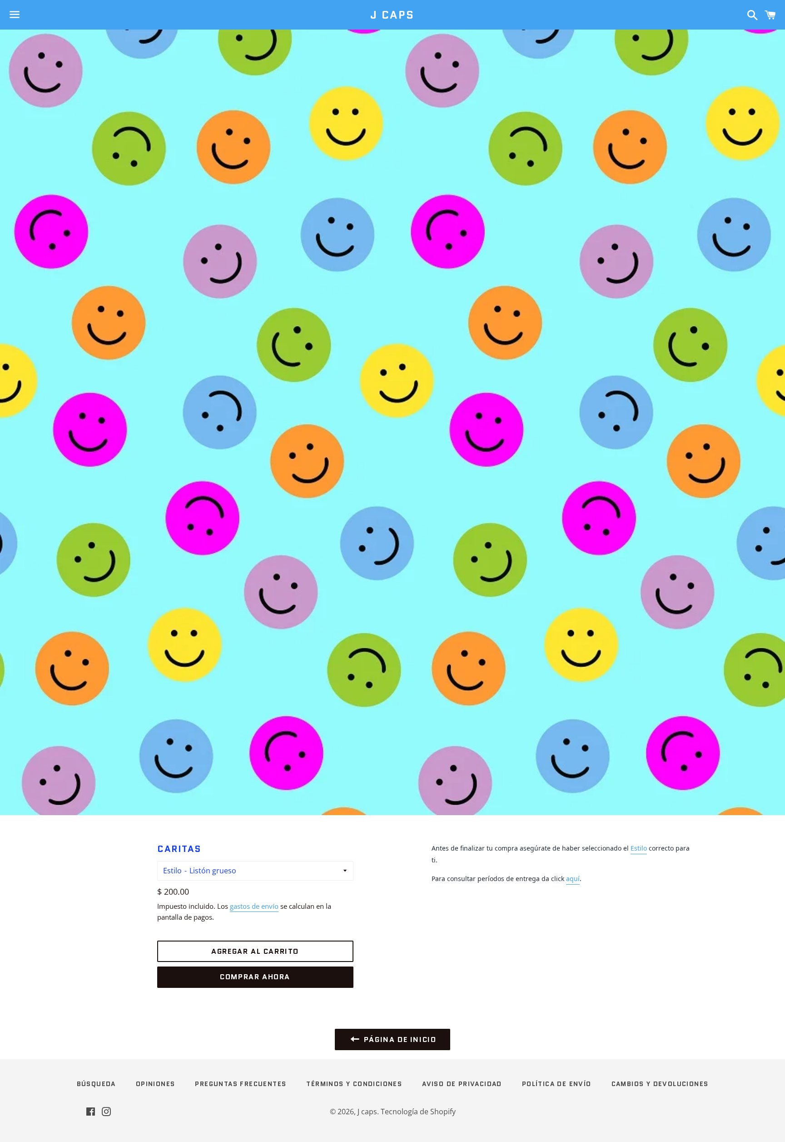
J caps (392, 15)
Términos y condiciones (354, 1083)
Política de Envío (556, 1083)
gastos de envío (254, 906)
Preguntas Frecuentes (240, 1083)
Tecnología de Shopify (418, 1112)
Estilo (172, 871)
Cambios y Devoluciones (660, 1083)
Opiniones (155, 1083)
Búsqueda (96, 1083)
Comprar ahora (255, 977)
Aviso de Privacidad (462, 1083)
